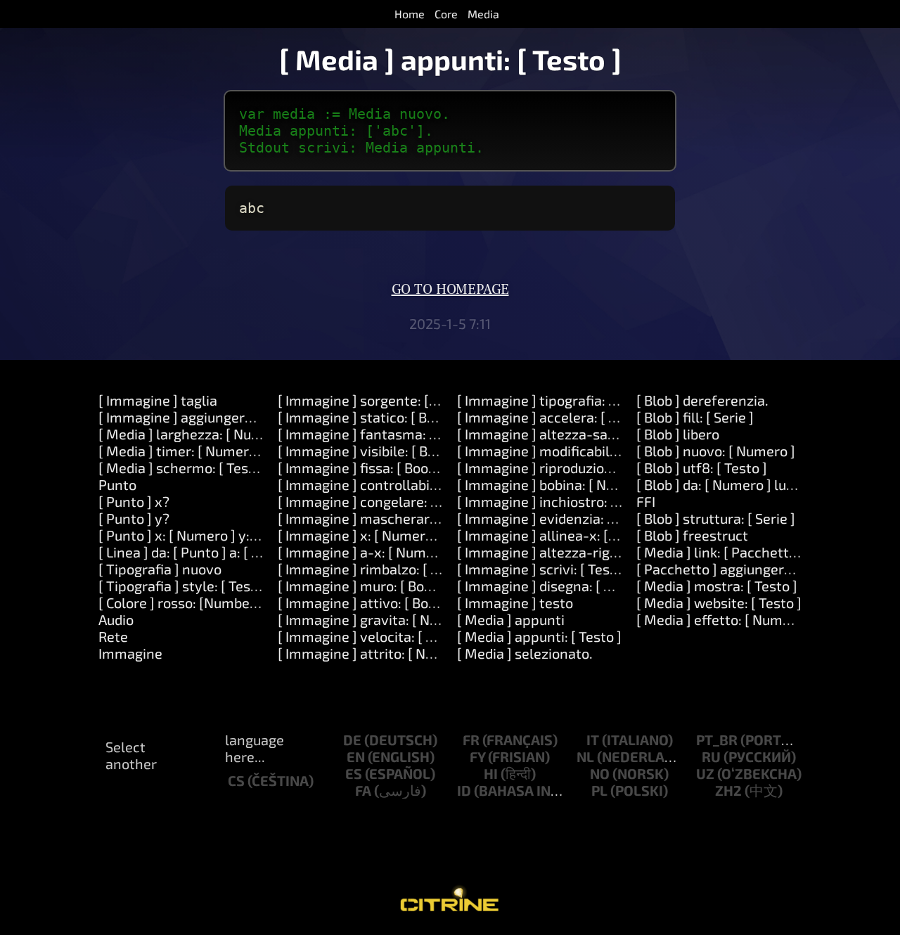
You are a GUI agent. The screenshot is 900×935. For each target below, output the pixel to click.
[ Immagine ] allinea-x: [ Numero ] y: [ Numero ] (605, 535)
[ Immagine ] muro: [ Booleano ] (376, 585)
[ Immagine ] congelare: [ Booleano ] (392, 501)
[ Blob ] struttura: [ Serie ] (715, 518)
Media (483, 13)
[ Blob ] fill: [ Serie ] (695, 416)
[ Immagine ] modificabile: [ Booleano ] (578, 450)
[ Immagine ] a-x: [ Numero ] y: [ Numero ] (408, 551)
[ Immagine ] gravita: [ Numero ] (378, 619)
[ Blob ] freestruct (692, 535)
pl (599, 790)
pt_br (717, 739)
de (352, 739)
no (600, 773)
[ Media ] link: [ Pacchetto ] (720, 551)
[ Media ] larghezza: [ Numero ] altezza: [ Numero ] (257, 433)
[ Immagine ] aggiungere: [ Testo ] (203, 416)
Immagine (130, 653)
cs (236, 780)
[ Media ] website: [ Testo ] (719, 602)
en (356, 756)
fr (471, 739)
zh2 (728, 790)
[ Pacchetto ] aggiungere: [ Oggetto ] (750, 568)
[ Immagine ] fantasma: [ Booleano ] (391, 433)
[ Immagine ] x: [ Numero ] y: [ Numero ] (401, 535)
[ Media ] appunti (511, 619)
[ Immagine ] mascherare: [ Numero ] (394, 518)
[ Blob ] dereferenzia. (702, 400)
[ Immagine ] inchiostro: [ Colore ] (562, 501)
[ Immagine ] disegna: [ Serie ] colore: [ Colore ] (603, 585)
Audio (116, 619)
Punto (117, 484)
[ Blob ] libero (677, 433)
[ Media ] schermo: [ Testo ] (183, 467)
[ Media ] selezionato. (525, 653)
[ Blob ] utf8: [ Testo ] (701, 467)
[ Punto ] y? (133, 518)
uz (705, 773)
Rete (113, 636)
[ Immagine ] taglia (157, 400)
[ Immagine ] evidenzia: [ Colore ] (560, 518)
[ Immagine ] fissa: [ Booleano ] (375, 467)
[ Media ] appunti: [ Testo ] (539, 636)
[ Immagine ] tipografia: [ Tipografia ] (573, 400)
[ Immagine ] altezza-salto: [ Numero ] (577, 433)
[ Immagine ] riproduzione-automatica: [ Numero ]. (616, 467)
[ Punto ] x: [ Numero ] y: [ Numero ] (208, 535)
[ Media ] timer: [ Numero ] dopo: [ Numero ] (235, 450)
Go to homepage (450, 289)
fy (477, 756)
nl (585, 756)
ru (711, 756)
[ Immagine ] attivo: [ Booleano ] (379, 602)
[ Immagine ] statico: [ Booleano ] (382, 416)
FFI (645, 501)
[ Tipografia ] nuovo (159, 568)
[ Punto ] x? (133, 501)
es (353, 773)
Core (446, 13)
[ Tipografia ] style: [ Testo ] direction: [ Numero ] (251, 585)
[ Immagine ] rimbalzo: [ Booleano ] (388, 568)
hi (491, 773)
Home (409, 13)
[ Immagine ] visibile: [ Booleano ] (382, 450)
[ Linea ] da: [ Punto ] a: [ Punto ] (197, 551)
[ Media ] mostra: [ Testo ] (716, 585)
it (592, 739)
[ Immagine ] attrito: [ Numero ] (376, 653)
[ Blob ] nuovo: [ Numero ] (715, 450)
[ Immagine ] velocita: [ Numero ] (381, 636)
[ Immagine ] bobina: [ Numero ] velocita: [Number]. (618, 484)
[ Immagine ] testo (515, 602)
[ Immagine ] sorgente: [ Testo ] (376, 400)
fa (363, 790)
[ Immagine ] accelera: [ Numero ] (562, 416)
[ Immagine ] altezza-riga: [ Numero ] (573, 551)
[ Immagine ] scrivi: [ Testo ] (544, 568)
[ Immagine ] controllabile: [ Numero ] (396, 484)
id (464, 790)
